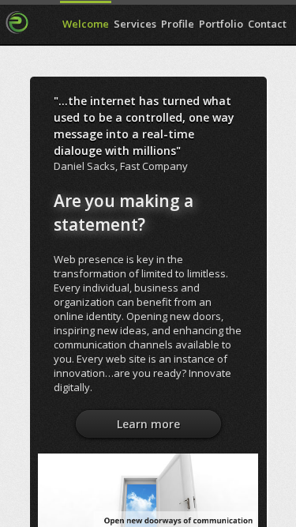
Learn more (148, 423)
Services (135, 24)
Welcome (85, 24)
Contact (267, 24)
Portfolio (221, 24)
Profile (177, 24)
